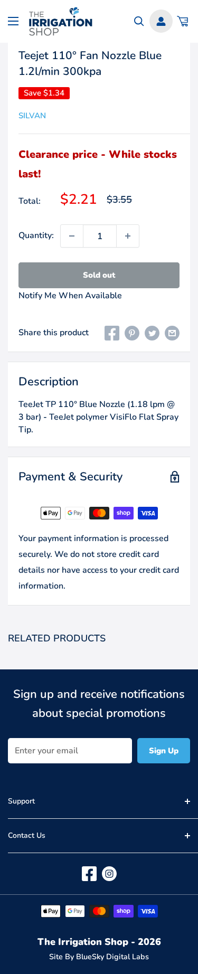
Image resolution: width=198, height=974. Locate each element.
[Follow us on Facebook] (89, 873)
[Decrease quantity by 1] (72, 236)
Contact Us (26, 835)
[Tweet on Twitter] (152, 333)
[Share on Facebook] (112, 333)
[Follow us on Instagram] (109, 873)
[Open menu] (13, 21)
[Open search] (139, 21)
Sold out (99, 275)
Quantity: (36, 235)
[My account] (161, 21)
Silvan (32, 115)
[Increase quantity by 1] (128, 236)
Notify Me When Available (70, 295)
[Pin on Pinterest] (132, 333)
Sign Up (163, 750)
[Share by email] (172, 333)
